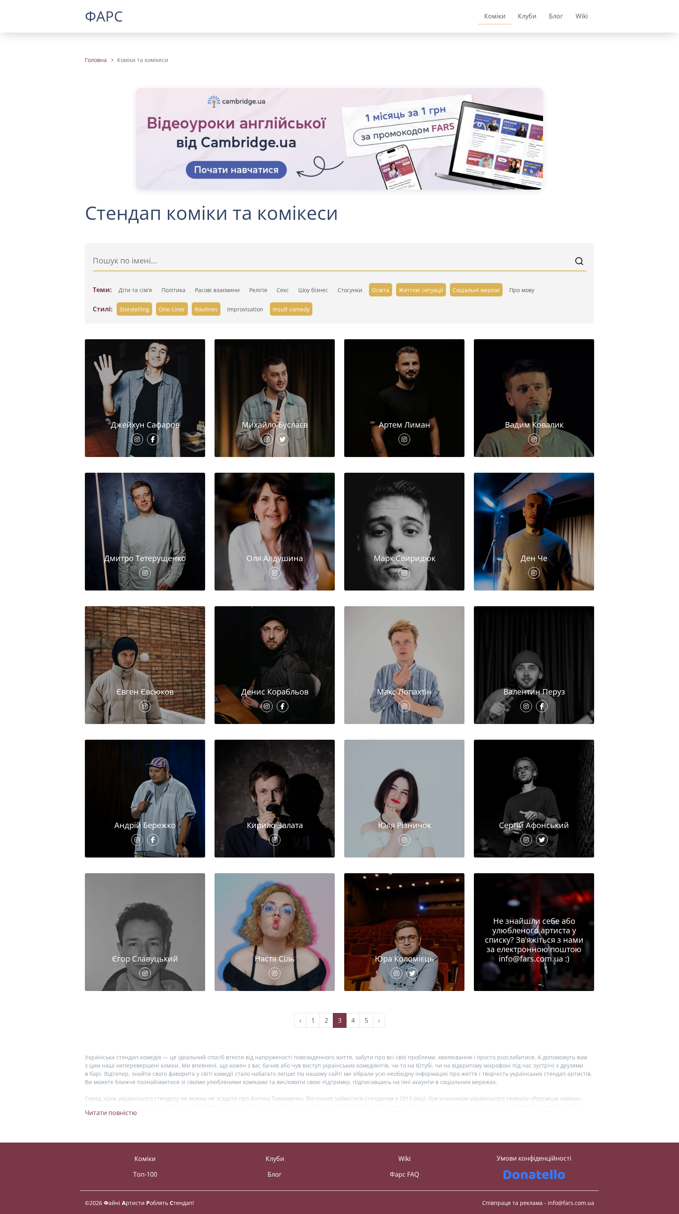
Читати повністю (111, 1112)
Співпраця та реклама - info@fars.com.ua (538, 1203)
